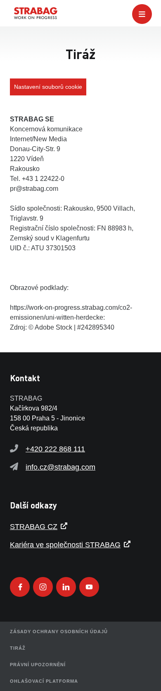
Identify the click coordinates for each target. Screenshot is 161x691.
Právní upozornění (38, 664)
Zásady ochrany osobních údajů (59, 631)
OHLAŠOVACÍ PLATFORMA (44, 681)
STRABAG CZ (33, 526)
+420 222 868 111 (55, 449)
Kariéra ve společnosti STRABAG (65, 545)
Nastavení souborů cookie (48, 86)
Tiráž (18, 648)
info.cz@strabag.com (60, 467)
